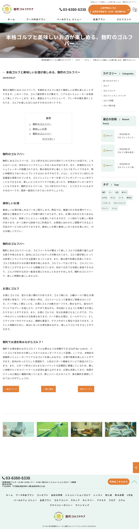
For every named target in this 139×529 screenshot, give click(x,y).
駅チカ (124, 192)
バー (110, 192)
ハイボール (106, 203)
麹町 (103, 192)
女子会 (104, 197)
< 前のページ (11, 389)
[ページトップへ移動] (134, 481)
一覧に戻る (48, 389)
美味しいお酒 (40, 128)
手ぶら (112, 197)
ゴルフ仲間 (108, 100)
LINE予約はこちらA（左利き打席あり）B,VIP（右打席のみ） (108, 9)
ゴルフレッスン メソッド (114, 95)
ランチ (114, 208)
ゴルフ (106, 85)
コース (121, 197)
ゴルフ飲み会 (109, 105)
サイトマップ (82, 505)
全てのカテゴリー (111, 80)
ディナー (105, 208)
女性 (117, 192)
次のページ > (86, 389)
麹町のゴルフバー (42, 124)
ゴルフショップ (119, 203)
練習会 (129, 197)
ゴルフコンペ (109, 90)
